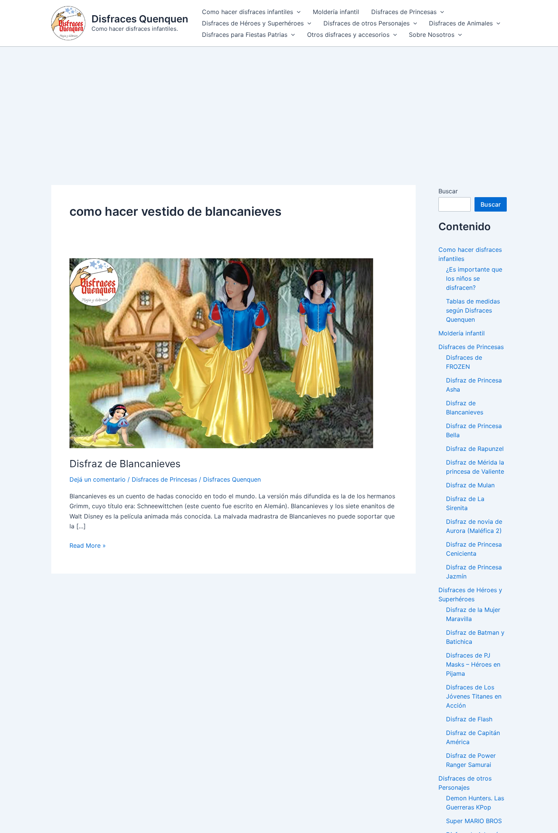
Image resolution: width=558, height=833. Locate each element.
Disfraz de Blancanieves (125, 463)
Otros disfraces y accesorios (348, 34)
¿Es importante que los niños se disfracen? (474, 278)
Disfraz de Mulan (470, 485)
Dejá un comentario (97, 479)
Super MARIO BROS (474, 821)
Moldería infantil (336, 12)
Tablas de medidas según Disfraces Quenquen (473, 310)
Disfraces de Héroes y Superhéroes (253, 23)
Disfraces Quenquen (139, 19)
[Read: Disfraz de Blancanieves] (221, 352)
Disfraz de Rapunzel (475, 448)
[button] (297, 11)
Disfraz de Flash (469, 719)
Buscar (448, 191)
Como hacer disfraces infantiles (247, 12)
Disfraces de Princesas (404, 12)
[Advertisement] (279, 104)
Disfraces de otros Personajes (366, 23)
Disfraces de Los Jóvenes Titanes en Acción (473, 696)
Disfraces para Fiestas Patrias (244, 34)
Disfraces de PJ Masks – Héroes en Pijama (473, 664)
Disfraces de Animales (461, 23)
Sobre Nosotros (431, 34)
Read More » (87, 545)
